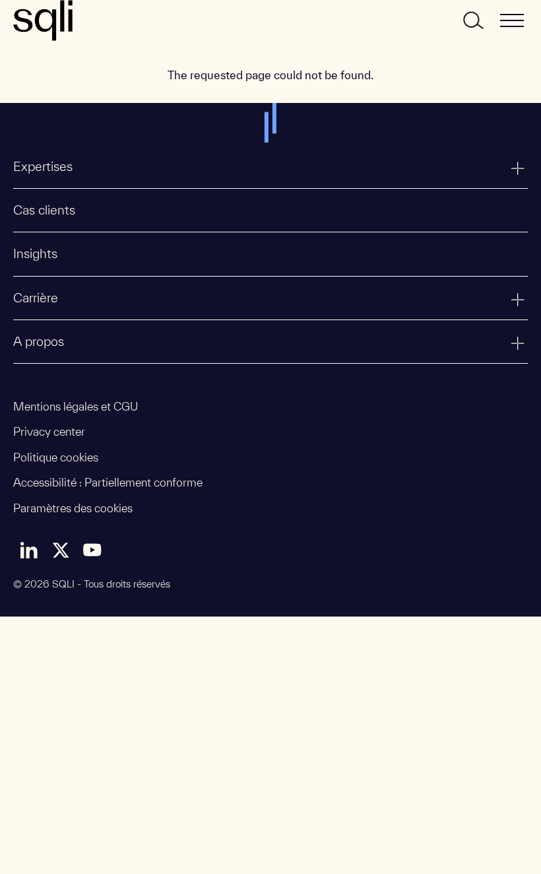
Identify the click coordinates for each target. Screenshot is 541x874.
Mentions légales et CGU (75, 406)
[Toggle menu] (512, 20)
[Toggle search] (472, 20)
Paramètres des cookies (73, 508)
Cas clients (44, 210)
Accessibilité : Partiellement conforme (108, 482)
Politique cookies (55, 457)
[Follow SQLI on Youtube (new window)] (92, 550)
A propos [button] (38, 341)
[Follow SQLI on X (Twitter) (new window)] (61, 550)
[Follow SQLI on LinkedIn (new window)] (29, 550)
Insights (35, 253)
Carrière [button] (35, 297)
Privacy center (49, 431)
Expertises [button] (43, 166)
